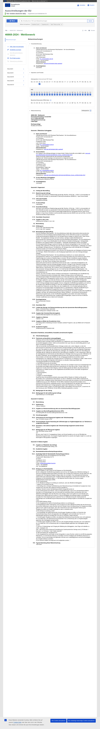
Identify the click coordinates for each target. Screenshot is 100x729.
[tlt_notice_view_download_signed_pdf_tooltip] (39, 84)
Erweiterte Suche (35, 24)
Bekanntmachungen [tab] (11, 39)
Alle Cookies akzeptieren (58, 720)
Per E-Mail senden (15, 58)
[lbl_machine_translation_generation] (50, 100)
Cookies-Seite (17, 722)
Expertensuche (45, 24)
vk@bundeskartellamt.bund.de (47, 463)
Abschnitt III (10, 76)
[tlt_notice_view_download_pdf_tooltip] (32, 94)
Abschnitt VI (10, 84)
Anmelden (82, 5)
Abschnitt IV (10, 80)
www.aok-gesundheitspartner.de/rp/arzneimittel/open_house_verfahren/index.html (64, 175)
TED (6, 30)
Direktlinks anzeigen (15, 49)
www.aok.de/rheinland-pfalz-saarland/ (53, 63)
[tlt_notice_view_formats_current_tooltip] (90, 110)
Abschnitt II (10, 73)
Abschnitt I (10, 69)
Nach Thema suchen (56, 24)
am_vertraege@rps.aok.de (46, 58)
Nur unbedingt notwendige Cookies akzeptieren (81, 720)
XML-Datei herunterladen (17, 46)
